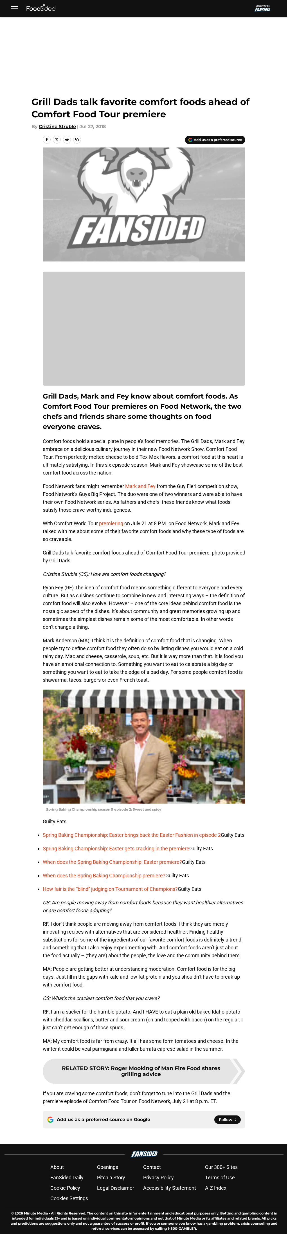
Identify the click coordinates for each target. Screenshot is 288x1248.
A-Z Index (215, 1188)
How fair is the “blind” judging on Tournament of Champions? (110, 889)
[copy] (77, 140)
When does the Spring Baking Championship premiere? (104, 875)
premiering (111, 523)
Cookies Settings (69, 1198)
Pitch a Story (111, 1177)
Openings (107, 1167)
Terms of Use (220, 1177)
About (57, 1167)
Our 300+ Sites (221, 1167)
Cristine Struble (57, 126)
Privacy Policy (158, 1177)
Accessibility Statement (169, 1188)
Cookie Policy (65, 1188)
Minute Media (36, 1213)
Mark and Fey (140, 486)
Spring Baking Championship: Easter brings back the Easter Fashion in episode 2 (132, 835)
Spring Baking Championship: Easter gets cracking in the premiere (116, 848)
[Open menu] (14, 8)
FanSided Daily (67, 1177)
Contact (152, 1167)
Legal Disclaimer (115, 1188)
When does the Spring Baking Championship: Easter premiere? (112, 862)
